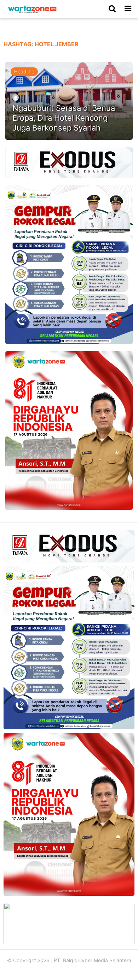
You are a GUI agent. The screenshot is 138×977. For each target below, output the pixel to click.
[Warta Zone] (32, 13)
